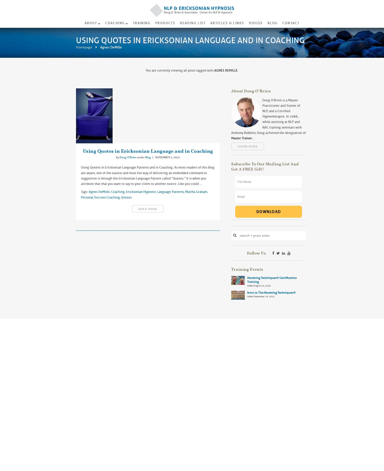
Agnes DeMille (99, 192)
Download (268, 211)
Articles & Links (227, 23)
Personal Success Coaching (100, 197)
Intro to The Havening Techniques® (271, 292)
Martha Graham (196, 192)
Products (165, 23)
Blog (273, 23)
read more (147, 209)
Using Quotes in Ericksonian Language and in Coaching (148, 151)
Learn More (247, 146)
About (91, 23)
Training (142, 23)
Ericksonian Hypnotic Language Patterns (155, 192)
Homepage (84, 47)
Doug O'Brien (128, 157)
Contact (290, 23)
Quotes (126, 197)
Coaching (115, 23)
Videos (256, 23)
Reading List (193, 23)
